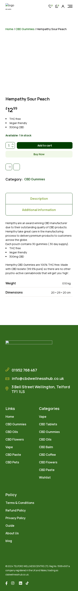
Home (9, 29)
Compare (43, 6)
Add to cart (44, 145)
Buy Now (39, 154)
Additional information (39, 210)
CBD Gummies (25, 29)
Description (39, 198)
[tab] (39, 198)
